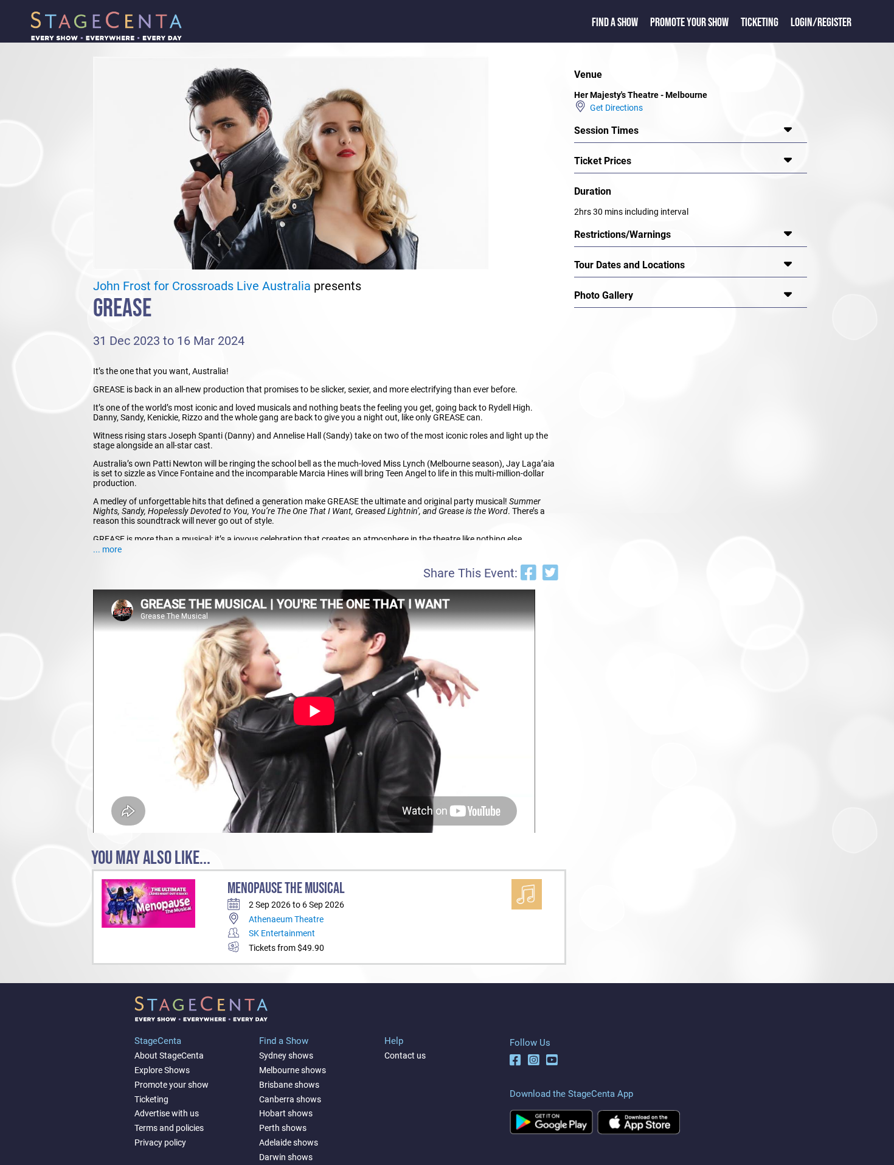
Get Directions (614, 108)
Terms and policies (169, 1128)
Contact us (405, 1055)
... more (107, 549)
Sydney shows (286, 1055)
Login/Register (821, 22)
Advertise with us (166, 1113)
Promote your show (171, 1085)
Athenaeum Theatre (286, 919)
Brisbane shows (289, 1085)
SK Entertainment (282, 933)
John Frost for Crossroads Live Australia (202, 286)
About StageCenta (169, 1055)
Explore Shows (162, 1070)
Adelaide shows (288, 1142)
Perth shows (283, 1128)
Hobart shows (286, 1113)
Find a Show (615, 22)
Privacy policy (160, 1142)
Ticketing (759, 22)
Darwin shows (286, 1157)
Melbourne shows (292, 1070)
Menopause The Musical (286, 888)
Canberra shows (290, 1099)
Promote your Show (689, 22)
